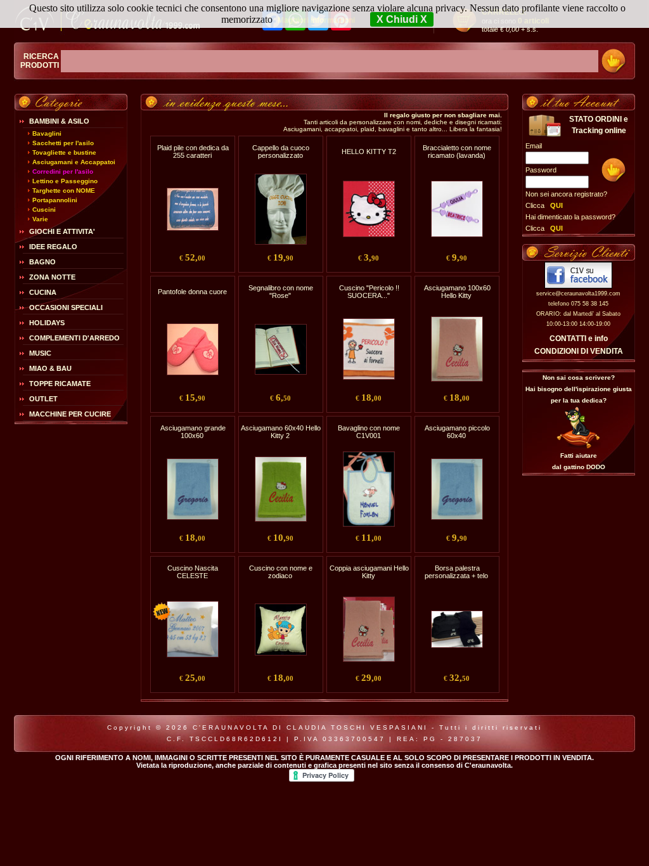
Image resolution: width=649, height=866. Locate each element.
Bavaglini (46, 133)
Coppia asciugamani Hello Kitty (369, 571)
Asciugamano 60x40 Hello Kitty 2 (281, 431)
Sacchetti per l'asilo (63, 142)
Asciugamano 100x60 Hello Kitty (457, 291)
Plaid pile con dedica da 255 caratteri (193, 151)
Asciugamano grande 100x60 (193, 431)
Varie (40, 219)
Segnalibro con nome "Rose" (280, 291)
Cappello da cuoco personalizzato (280, 151)
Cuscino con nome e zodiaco (280, 571)
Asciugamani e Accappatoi (73, 161)
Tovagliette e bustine (64, 152)
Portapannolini (54, 200)
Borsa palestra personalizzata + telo (456, 571)
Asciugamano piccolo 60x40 (457, 431)
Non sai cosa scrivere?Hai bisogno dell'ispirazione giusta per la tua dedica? (578, 389)
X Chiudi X (401, 19)
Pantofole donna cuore (192, 291)
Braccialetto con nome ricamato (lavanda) (457, 151)
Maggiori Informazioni (316, 20)
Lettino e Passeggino (65, 181)
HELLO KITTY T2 (369, 151)
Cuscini (44, 209)
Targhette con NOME (63, 190)
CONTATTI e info (578, 338)
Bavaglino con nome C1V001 (369, 431)
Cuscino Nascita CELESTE (192, 571)
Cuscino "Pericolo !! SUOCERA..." (369, 291)
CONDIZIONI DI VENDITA (578, 351)
